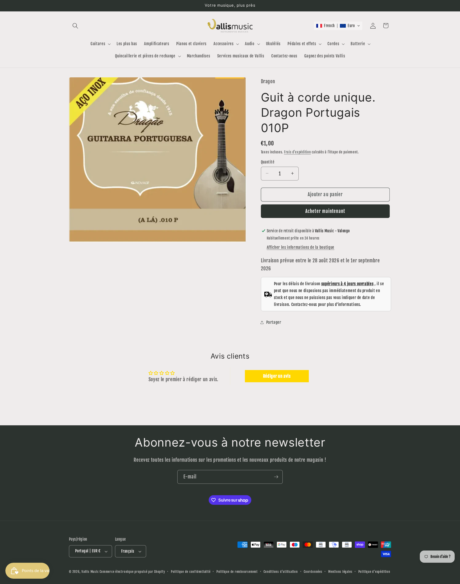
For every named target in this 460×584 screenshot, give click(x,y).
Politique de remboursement (237, 572)
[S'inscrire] (276, 477)
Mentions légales (340, 572)
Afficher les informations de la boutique (300, 247)
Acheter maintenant (325, 211)
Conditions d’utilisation (281, 572)
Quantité (267, 161)
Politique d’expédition (374, 572)
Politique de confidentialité (191, 572)
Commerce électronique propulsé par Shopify (132, 572)
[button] (75, 25)
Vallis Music (89, 572)
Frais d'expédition (297, 152)
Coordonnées (313, 572)
